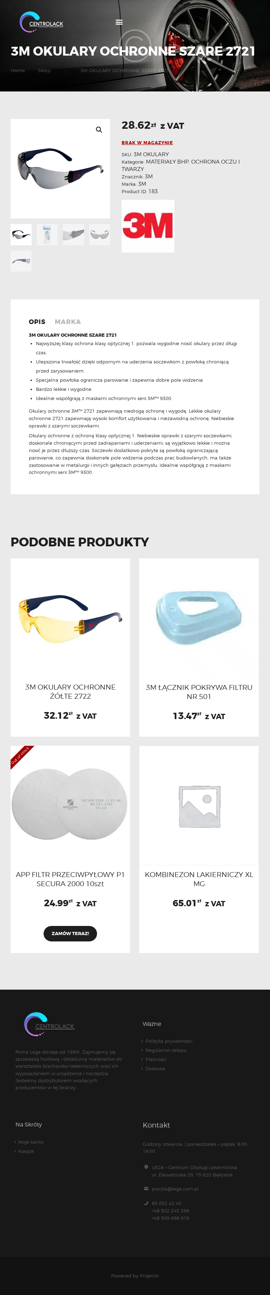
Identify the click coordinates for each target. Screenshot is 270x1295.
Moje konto (31, 1142)
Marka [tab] (68, 322)
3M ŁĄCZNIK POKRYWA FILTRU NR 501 (199, 692)
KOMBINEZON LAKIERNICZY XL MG (199, 879)
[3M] (148, 226)
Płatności (156, 1059)
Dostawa (155, 1068)
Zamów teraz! (70, 934)
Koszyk (26, 1151)
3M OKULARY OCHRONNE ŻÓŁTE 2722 (70, 691)
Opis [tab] (37, 322)
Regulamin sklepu (166, 1050)
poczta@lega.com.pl (175, 1189)
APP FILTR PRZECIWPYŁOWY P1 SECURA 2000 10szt (70, 879)
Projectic (149, 1275)
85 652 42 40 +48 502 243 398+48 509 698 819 (170, 1210)
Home (18, 70)
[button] (99, 129)
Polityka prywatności (169, 1041)
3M (149, 176)
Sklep (44, 70)
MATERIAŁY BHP (167, 162)
